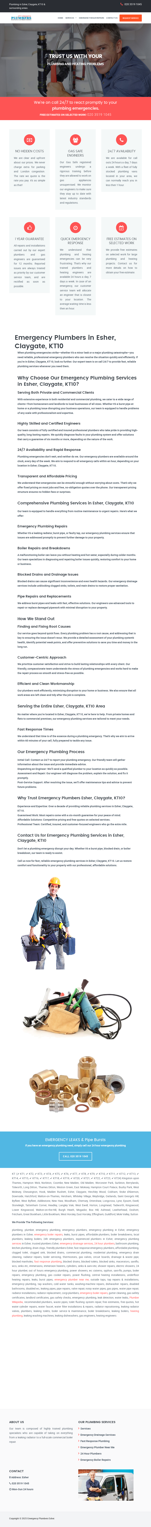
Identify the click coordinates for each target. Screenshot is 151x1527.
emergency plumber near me (72, 1279)
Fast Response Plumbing (95, 1441)
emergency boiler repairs (48, 1234)
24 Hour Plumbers (90, 1453)
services (16, 1243)
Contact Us (111, 18)
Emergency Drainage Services (97, 1434)
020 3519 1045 (133, 4)
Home (60, 18)
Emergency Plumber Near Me (97, 1447)
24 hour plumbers (104, 1243)
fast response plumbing (48, 1261)
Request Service (131, 18)
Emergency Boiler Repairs (91, 18)
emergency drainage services (76, 1243)
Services (69, 18)
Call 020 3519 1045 (75, 1156)
